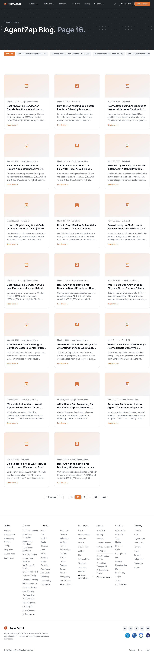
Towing (63, 546)
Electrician (45, 565)
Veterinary (45, 577)
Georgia (118, 561)
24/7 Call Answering (30, 530)
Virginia (118, 577)
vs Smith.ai (101, 530)
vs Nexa (100, 539)
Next (104, 497)
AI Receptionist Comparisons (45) (32, 54)
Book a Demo (9, 558)
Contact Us (138, 563)
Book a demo (142, 4)
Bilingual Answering (30, 580)
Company (98, 4)
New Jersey (120, 573)
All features (28, 614)
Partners (62, 4)
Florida (118, 542)
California (119, 534)
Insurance (63, 573)
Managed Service (29, 587)
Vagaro (81, 530)
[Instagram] (148, 628)
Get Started (126, 4)
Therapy (44, 546)
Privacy (132, 650)
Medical (44, 538)
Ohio (117, 557)
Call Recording (28, 595)
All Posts (9, 54)
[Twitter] (125, 628)
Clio (79, 555)
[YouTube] (142, 628)
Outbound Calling (29, 576)
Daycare (63, 569)
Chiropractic (46, 584)
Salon (43, 530)
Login (148, 650)
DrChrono (82, 567)
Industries (33, 4)
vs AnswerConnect (104, 547)
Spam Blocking (28, 591)
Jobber (81, 551)
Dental (43, 542)
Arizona (118, 580)
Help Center (139, 559)
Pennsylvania (120, 554)
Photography (65, 577)
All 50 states (121, 584)
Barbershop (64, 538)
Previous (52, 497)
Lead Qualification (29, 554)
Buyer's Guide (9, 554)
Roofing (44, 561)
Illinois (117, 550)
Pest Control (64, 530)
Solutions (48, 4)
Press (136, 551)
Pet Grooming (65, 550)
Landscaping (46, 580)
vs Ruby (100, 535)
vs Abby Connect (104, 543)
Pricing (87, 4)
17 (84, 497)
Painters (63, 561)
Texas (117, 538)
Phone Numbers (28, 610)
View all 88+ (66, 584)
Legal (43, 550)
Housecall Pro (83, 559)
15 (72, 497)
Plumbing (44, 557)
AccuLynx (82, 571)
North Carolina (121, 565)
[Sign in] (115, 3)
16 (78, 497)
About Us (137, 530)
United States (120, 530)
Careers (137, 555)
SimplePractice (84, 535)
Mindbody (82, 563)
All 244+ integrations (86, 576)
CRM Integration (28, 603)
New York (119, 546)
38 (96, 497)
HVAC (43, 554)
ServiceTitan (83, 547)
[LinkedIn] (130, 628)
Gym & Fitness (65, 580)
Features (76, 4)
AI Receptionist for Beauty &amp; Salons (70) (70, 54)
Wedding (63, 565)
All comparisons (104, 577)
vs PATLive (101, 551)
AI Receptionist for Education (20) (109, 54)
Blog (136, 535)
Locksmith (63, 554)
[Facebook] (136, 628)
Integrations (8, 550)
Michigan (118, 569)
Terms (140, 650)
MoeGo (81, 543)
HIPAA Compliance (29, 583)
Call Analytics (27, 606)
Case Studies (139, 543)
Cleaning (63, 534)
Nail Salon (63, 542)
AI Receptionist (10, 535)
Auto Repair (45, 569)
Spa (42, 534)
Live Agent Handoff (30, 572)
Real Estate (45, 573)
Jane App (82, 539)
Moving (63, 557)
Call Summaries (28, 599)
